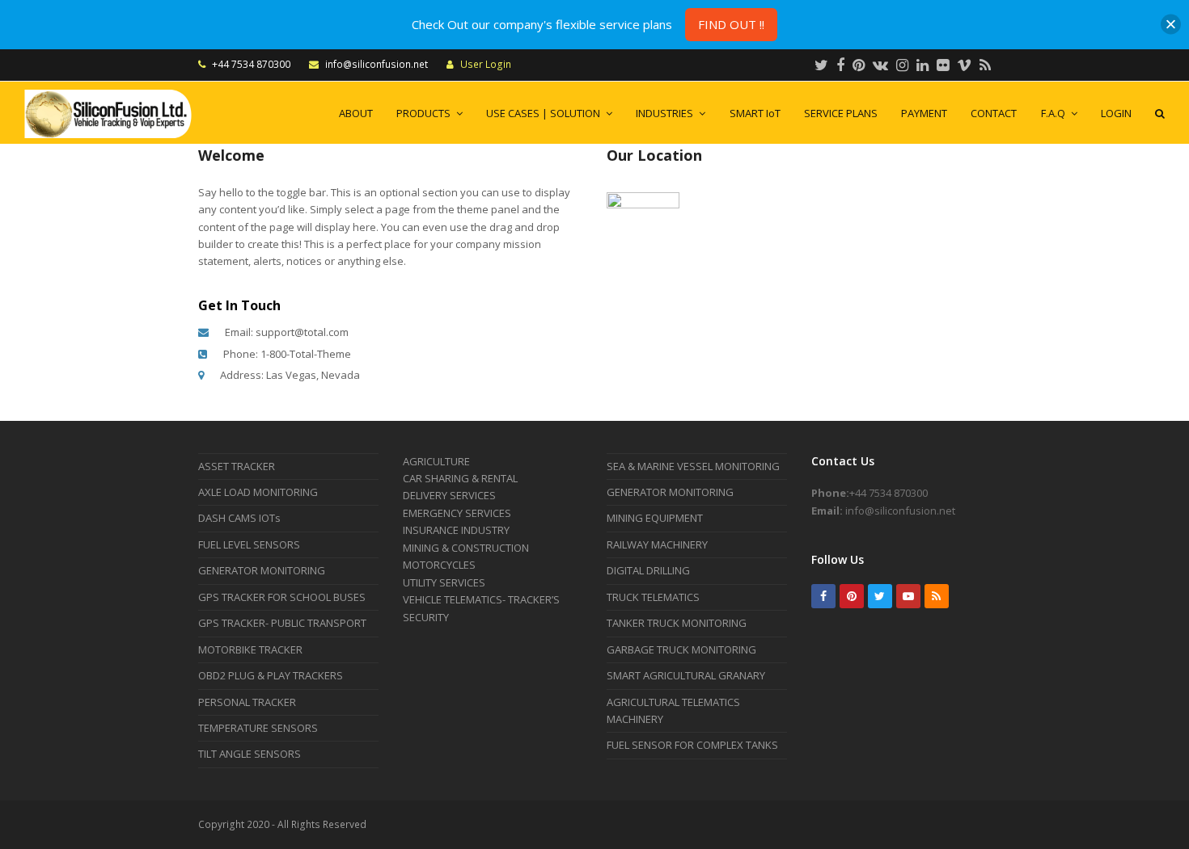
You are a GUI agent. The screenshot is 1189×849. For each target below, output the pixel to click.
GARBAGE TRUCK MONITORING (681, 649)
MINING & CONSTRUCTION (466, 547)
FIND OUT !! (731, 24)
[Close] (1171, 25)
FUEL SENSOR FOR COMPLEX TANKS (692, 745)
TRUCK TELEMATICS (653, 597)
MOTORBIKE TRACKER (250, 649)
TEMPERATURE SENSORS (258, 728)
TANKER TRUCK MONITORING (677, 623)
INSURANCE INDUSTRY (456, 530)
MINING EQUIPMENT (655, 518)
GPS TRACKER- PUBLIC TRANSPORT (282, 623)
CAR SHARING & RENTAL (460, 478)
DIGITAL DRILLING (648, 570)
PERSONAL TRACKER (247, 702)
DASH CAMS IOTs (239, 518)
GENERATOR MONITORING (261, 570)
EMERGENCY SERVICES (457, 513)
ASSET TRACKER (236, 466)
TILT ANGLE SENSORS (249, 753)
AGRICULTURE (436, 461)
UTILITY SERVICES (444, 582)
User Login (485, 64)
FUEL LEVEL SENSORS (249, 544)
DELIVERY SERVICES (449, 495)
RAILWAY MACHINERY (657, 544)
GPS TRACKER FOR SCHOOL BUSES (282, 597)
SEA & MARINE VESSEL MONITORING (693, 466)
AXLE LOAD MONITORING (258, 492)
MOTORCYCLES (439, 564)
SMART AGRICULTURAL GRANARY (686, 675)
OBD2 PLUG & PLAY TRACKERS (270, 675)
